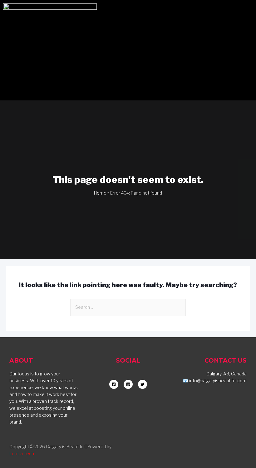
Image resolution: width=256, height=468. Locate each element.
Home (100, 193)
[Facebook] (211, 11)
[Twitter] (245, 11)
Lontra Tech (21, 453)
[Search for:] (128, 307)
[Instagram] (193, 11)
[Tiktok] (228, 11)
